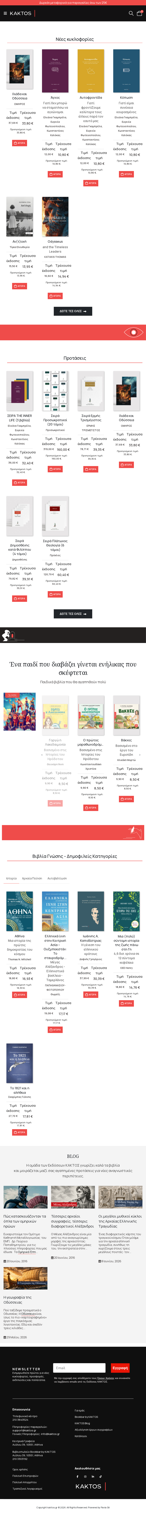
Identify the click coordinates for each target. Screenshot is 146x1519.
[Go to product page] (19, 69)
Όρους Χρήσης (105, 1378)
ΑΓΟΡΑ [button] (21, 142)
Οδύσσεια (28, 1314)
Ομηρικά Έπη (27, 1252)
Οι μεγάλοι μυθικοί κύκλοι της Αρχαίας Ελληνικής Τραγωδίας (120, 1221)
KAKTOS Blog (82, 1423)
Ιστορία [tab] (11, 878)
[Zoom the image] (20, 695)
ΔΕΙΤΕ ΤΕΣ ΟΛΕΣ (71, 311)
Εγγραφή (120, 1368)
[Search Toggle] (131, 13)
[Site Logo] (22, 13)
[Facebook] (77, 1476)
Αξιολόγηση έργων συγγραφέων (94, 1429)
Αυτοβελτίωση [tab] (57, 878)
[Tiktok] (100, 1476)
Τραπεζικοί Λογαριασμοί (27, 1488)
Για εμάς (80, 1410)
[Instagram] (85, 1476)
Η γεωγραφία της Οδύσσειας (18, 1300)
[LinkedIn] (93, 1476)
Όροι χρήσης (20, 1469)
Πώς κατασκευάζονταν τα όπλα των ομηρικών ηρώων (25, 1221)
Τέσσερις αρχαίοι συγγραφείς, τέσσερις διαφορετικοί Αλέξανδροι (72, 1221)
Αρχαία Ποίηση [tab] (32, 878)
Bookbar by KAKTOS (86, 1417)
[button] (6, 13)
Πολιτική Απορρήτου (24, 1482)
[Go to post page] (26, 1197)
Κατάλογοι (81, 1436)
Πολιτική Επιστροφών (25, 1475)
